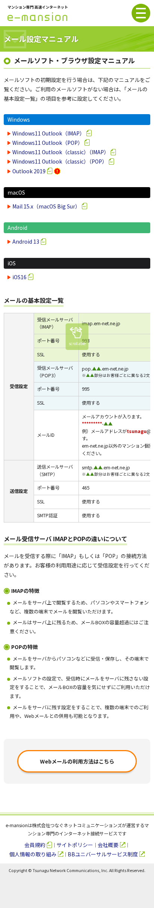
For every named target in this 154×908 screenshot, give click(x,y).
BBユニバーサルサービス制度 (103, 854)
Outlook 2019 (29, 171)
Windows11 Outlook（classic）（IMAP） (60, 152)
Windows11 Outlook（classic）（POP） (59, 161)
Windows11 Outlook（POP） (47, 142)
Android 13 (25, 241)
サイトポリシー (74, 844)
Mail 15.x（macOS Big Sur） (46, 206)
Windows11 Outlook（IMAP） (48, 133)
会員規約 (34, 844)
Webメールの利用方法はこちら (77, 761)
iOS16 (19, 277)
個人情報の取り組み (32, 854)
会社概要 (108, 844)
